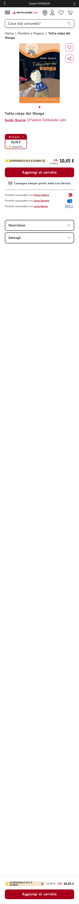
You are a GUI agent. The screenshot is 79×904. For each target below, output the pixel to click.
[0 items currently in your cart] (70, 12)
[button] (69, 59)
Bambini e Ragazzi (31, 33)
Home (10, 33)
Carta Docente (41, 200)
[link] (45, 13)
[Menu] (8, 13)
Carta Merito (41, 206)
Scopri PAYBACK (16, 3)
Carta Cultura (41, 195)
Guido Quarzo (15, 120)
